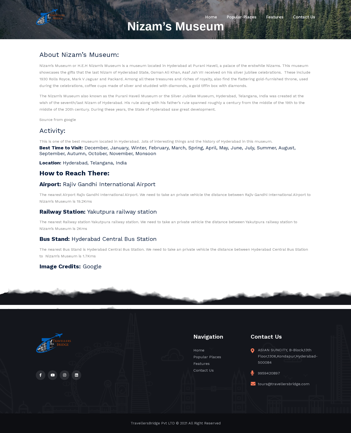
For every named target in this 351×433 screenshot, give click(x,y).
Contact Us (304, 17)
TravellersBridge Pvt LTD (153, 423)
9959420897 (269, 373)
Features (274, 17)
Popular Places (241, 17)
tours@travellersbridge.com (283, 384)
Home (211, 17)
